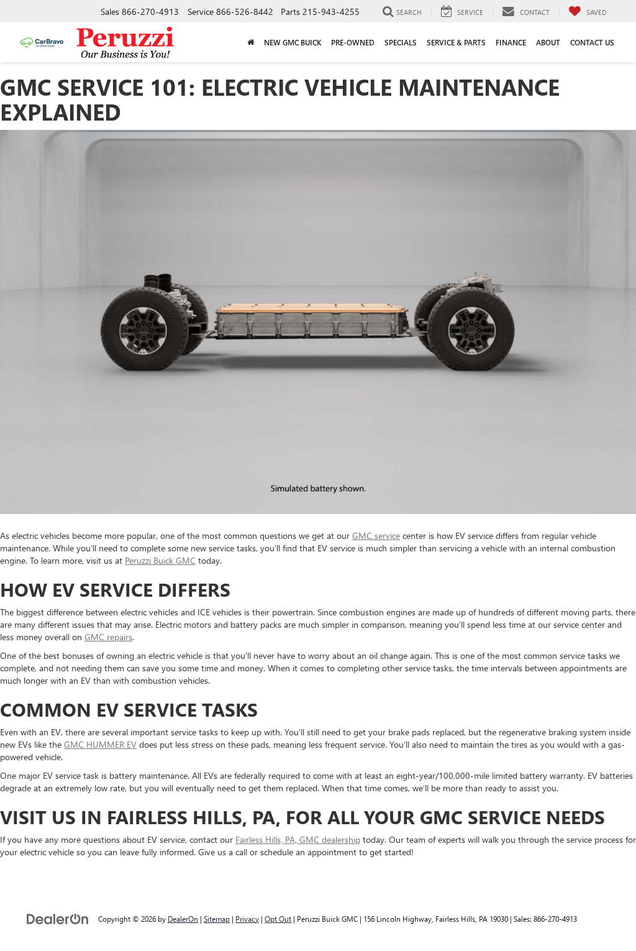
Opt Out (278, 919)
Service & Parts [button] (456, 42)
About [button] (548, 42)
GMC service (376, 535)
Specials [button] (400, 42)
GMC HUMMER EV (100, 744)
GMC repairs (108, 637)
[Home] (250, 42)
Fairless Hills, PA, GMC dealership (297, 839)
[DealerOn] (57, 918)
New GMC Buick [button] (292, 42)
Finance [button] (511, 42)
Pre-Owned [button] (353, 42)
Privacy (247, 919)
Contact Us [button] (592, 42)
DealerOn (183, 919)
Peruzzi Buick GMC (160, 560)
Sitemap (217, 919)
